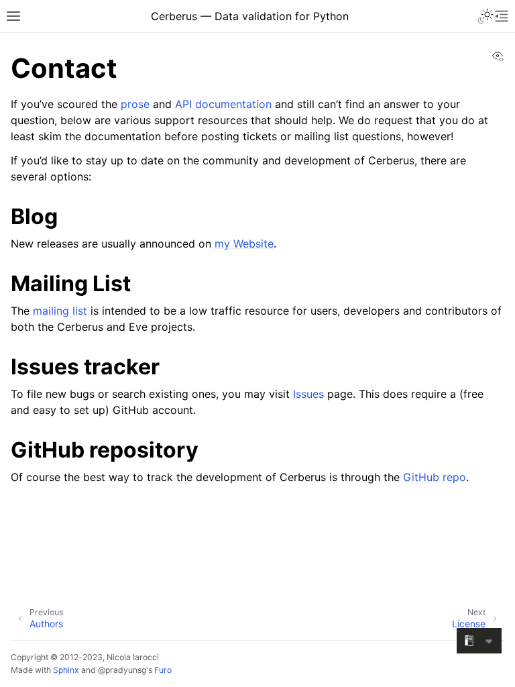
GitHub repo (434, 477)
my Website (244, 243)
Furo (163, 670)
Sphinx (66, 670)
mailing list (60, 310)
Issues (308, 394)
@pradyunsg (122, 670)
